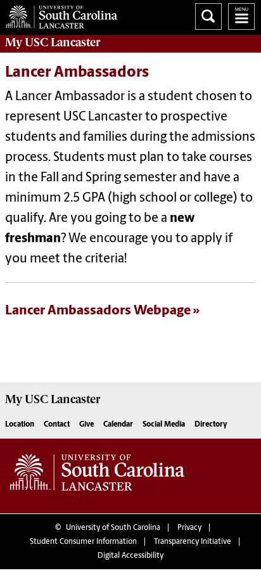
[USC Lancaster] (97, 476)
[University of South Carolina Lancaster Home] (58, 14)
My (52, 42)
